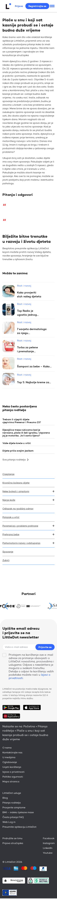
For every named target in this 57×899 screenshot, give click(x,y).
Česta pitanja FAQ (13, 817)
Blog (5, 797)
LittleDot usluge (11, 793)
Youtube (47, 852)
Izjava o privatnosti (13, 771)
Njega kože (8, 500)
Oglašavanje (9, 762)
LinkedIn (47, 848)
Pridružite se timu (12, 838)
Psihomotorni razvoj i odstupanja (21, 543)
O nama (7, 747)
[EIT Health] (29, 606)
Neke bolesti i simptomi (15, 491)
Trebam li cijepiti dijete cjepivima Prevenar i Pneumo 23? (21, 421)
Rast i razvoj (24, 285)
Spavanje (7, 551)
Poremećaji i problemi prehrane (20, 525)
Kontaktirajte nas (12, 752)
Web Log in (8, 822)
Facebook (48, 838)
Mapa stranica (10, 781)
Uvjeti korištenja (11, 767)
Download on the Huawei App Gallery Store (11, 716)
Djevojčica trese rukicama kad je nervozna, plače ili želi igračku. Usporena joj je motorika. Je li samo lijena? (26, 432)
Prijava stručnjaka (12, 843)
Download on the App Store (32, 707)
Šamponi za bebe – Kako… (34, 366)
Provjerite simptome (13, 807)
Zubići (5, 560)
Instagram (49, 843)
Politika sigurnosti (12, 776)
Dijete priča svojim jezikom (18, 450)
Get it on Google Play (11, 707)
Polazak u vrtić (10, 517)
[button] (51, 606)
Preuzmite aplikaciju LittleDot (19, 826)
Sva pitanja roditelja (14, 459)
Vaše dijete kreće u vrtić (16, 443)
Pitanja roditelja (11, 802)
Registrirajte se (37, 6)
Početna (29, 726)
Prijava (19, 6)
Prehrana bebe (10, 534)
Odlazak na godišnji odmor (17, 508)
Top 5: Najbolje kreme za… (34, 382)
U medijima (8, 757)
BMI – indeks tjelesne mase (18, 812)
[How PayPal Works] (43, 869)
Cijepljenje (8, 474)
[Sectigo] (38, 880)
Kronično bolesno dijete (15, 482)
